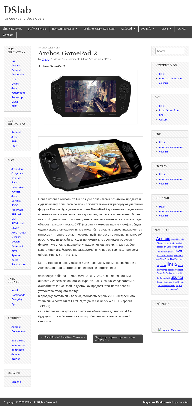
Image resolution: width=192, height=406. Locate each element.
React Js (161, 273)
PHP (14, 106)
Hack (162, 73)
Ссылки (182, 28)
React (180, 270)
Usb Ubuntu (178, 282)
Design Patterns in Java (17, 246)
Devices (55, 47)
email (174, 247)
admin (45, 58)
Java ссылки (18, 264)
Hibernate (17, 209)
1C (13, 60)
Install (14, 290)
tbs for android (163, 278)
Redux (169, 273)
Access (15, 65)
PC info (146, 28)
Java (14, 88)
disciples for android (174, 243)
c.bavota (182, 402)
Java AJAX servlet (165, 255)
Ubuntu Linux (162, 282)
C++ (13, 79)
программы (18, 340)
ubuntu (177, 277)
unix (170, 282)
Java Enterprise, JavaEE (17, 187)
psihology (172, 270)
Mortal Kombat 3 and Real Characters (63, 337)
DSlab (17, 10)
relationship (178, 273)
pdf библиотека (37, 28)
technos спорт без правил (99, 28)
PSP (13, 145)
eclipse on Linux (164, 247)
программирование (171, 78)
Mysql (14, 101)
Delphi (15, 83)
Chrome (160, 243)
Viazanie (16, 381)
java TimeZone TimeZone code (170, 259)
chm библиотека (12, 28)
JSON (163, 265)
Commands (18, 294)
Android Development (18, 331)
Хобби (164, 28)
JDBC (14, 205)
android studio (177, 239)
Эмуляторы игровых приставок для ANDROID (115, 339)
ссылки (15, 358)
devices (15, 354)
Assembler (17, 74)
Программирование (63, 28)
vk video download (166, 285)
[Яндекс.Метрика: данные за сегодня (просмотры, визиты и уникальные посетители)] (170, 330)
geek (170, 252)
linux (172, 264)
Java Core (17, 168)
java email (178, 255)
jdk (158, 265)
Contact (8, 34)
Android (126, 28)
